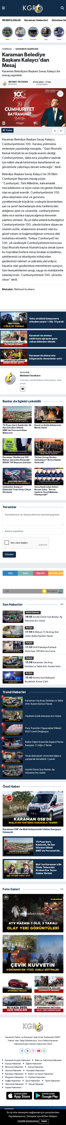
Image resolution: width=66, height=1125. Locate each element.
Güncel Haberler (13, 1070)
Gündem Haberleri (35, 1070)
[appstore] (19, 1096)
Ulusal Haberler (36, 1084)
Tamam (44, 1121)
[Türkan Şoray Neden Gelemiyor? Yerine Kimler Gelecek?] (49, 446)
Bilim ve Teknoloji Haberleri (48, 1060)
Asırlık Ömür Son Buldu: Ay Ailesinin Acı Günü (43, 619)
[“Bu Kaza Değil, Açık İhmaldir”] (17, 1003)
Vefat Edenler (32, 613)
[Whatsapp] (44, 1050)
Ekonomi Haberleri (14, 1067)
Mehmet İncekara (30, 375)
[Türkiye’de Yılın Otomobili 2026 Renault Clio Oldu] (17, 984)
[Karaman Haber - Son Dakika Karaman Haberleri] (33, 8)
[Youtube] (38, 1050)
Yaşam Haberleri (13, 1087)
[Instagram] (33, 1050)
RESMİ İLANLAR (11, 20)
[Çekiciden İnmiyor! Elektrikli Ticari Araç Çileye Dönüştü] (17, 476)
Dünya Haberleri (13, 1063)
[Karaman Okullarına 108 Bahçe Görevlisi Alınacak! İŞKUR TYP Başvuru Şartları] (17, 446)
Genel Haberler (35, 1067)
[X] (27, 1050)
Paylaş (9, 130)
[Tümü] (61, 604)
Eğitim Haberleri (34, 1063)
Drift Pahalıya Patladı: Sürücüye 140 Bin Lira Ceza (41, 649)
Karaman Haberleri (36, 20)
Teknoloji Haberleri (14, 1084)
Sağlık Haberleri (13, 1081)
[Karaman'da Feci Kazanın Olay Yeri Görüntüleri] (49, 1003)
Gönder (9, 554)
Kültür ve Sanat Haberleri (40, 1074)
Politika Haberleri (36, 1077)
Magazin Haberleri (14, 1077)
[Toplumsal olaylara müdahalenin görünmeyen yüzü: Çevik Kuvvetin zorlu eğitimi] (33, 954)
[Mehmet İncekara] (10, 378)
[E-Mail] (22, 389)
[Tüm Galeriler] (61, 889)
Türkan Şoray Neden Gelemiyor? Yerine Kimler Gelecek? (47, 460)
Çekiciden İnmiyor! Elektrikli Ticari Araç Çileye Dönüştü (17, 489)
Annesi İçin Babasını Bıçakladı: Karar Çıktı (40, 679)
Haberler (7, 49)
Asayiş (29, 628)
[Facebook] (22, 1050)
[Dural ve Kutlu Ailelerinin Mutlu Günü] (49, 414)
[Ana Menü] (3, 8)
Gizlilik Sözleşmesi (28, 1121)
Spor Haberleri (32, 1081)
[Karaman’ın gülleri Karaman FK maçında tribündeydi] (49, 984)
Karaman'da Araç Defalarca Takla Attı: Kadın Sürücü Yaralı (44, 664)
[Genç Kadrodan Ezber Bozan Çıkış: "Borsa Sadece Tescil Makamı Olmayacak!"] (49, 476)
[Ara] (62, 8)
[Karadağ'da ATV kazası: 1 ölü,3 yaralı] (33, 913)
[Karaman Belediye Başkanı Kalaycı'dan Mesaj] (33, 107)
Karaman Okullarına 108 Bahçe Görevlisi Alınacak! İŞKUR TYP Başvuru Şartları (17, 460)
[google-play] (46, 1096)
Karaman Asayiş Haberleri (17, 1060)
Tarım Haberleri (52, 1081)
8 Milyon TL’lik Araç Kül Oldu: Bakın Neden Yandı (41, 634)
